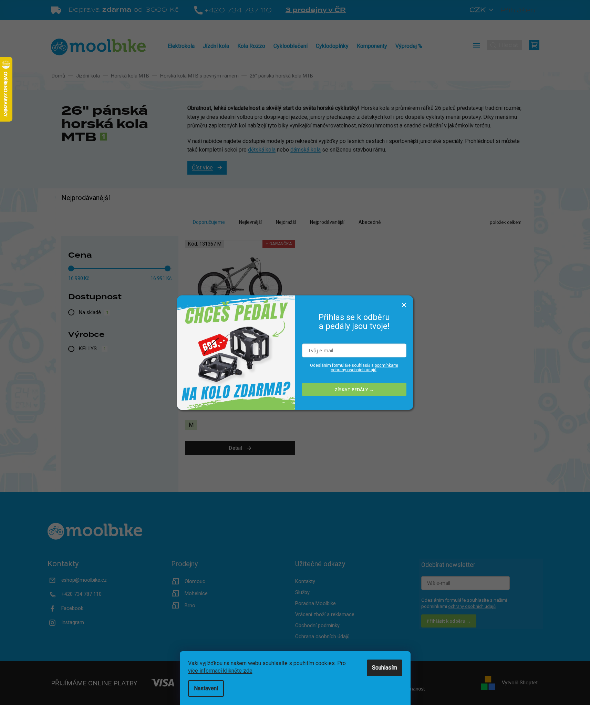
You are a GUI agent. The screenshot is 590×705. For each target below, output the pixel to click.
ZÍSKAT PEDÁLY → (354, 389)
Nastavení (206, 688)
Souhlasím (384, 667)
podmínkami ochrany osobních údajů (364, 367)
